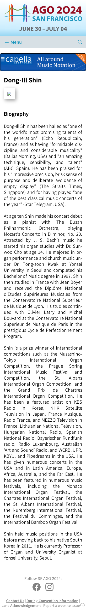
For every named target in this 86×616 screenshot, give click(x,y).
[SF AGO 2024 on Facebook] (36, 587)
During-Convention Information (52, 600)
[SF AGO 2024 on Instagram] (49, 587)
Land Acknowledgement (21, 605)
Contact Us (15, 600)
